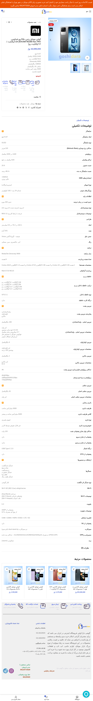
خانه (39, 22)
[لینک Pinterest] (23, 107)
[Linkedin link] (20, 107)
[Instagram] (11, 670)
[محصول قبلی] (11, 22)
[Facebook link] (29, 107)
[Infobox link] (36, 86)
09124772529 (25, 670)
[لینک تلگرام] (17, 107)
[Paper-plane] (5, 670)
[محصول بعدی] (7, 22)
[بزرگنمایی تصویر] (87, 58)
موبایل (32, 104)
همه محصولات (31, 22)
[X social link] (26, 107)
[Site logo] (46, 11)
